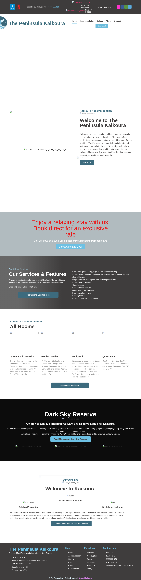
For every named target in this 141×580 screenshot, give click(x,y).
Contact (117, 21)
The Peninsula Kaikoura (37, 23)
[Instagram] (118, 7)
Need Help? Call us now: (36, 7)
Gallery (100, 21)
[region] (70, 64)
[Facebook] (122, 7)
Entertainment (104, 7)
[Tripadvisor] (126, 7)
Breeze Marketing (85, 578)
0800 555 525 (53, 7)
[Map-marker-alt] (130, 7)
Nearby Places (88, 11)
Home (74, 21)
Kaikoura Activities (85, 6)
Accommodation (87, 21)
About (108, 21)
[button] (2, 64)
